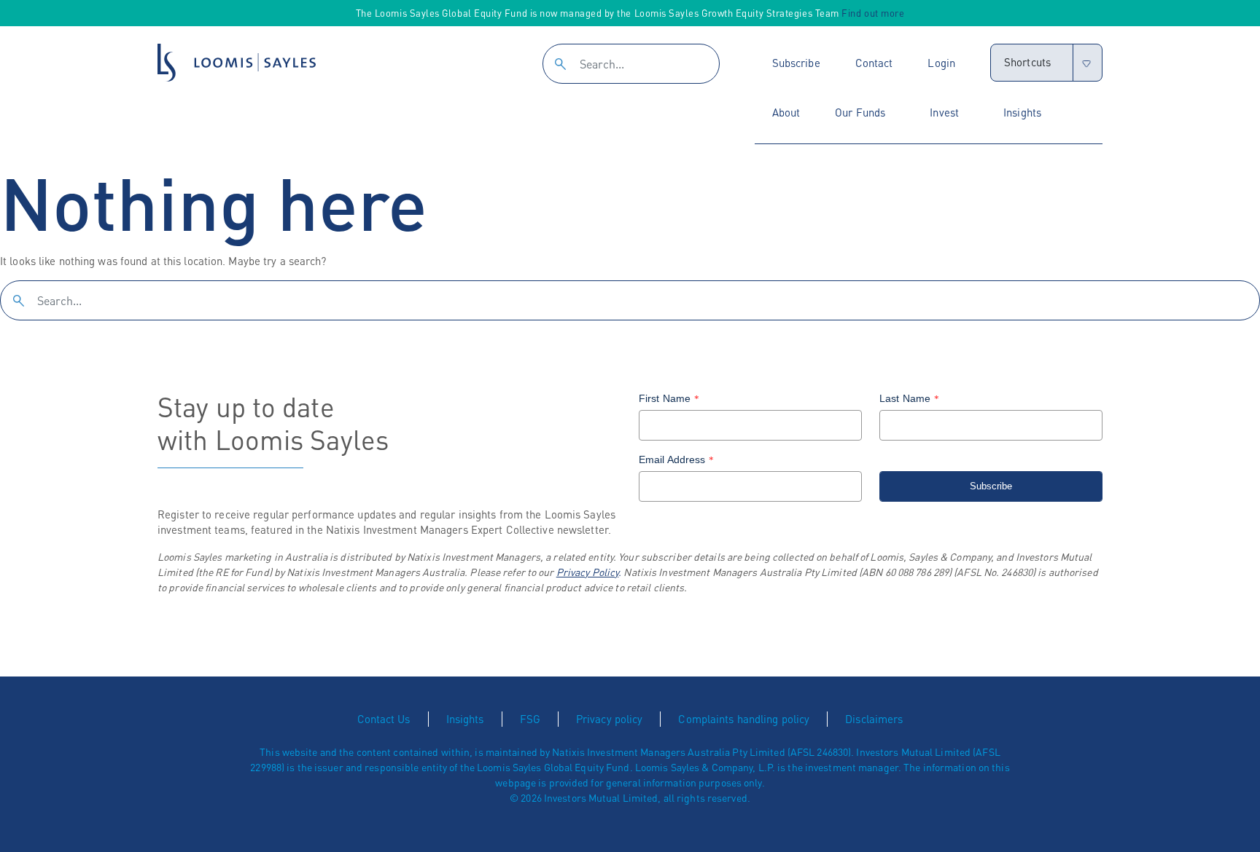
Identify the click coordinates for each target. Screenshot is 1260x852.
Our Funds (860, 112)
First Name (669, 398)
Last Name (909, 398)
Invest (944, 112)
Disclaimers (874, 718)
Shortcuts (1027, 62)
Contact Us (384, 718)
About (786, 112)
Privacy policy (609, 718)
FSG (530, 718)
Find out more (872, 13)
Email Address (677, 459)
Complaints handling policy (743, 718)
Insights (1022, 112)
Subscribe (796, 62)
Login (941, 62)
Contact (874, 62)
